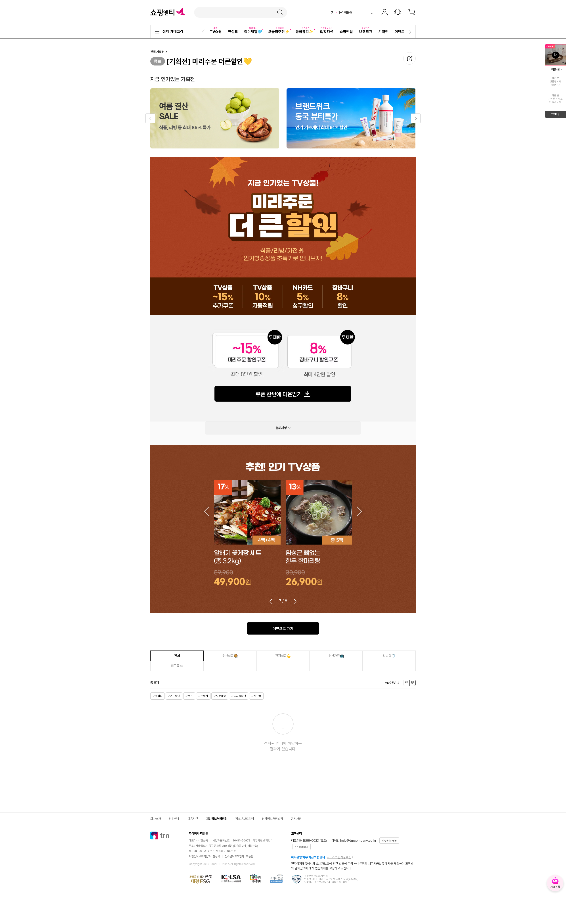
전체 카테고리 (173, 31)
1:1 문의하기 (301, 847)
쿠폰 (190, 696)
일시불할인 (240, 696)
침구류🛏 (177, 666)
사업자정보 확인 (261, 840)
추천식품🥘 (230, 656)
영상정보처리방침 (272, 818)
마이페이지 (384, 13)
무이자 (204, 696)
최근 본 (555, 69)
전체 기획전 (157, 52)
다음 (359, 512)
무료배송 (221, 696)
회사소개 (155, 818)
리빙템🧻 (389, 656)
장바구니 (412, 13)
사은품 (257, 696)
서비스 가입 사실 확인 (339, 857)
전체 (177, 656)
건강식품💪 (283, 656)
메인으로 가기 (283, 628)
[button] (204, 31)
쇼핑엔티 (167, 12)
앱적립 (158, 696)
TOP (558, 115)
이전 (206, 512)
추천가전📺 (336, 656)
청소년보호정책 (244, 818)
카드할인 (175, 696)
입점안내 (174, 818)
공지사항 (296, 818)
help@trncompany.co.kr (358, 841)
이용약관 (192, 818)
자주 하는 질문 (389, 840)
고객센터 (398, 13)
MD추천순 (390, 682)
